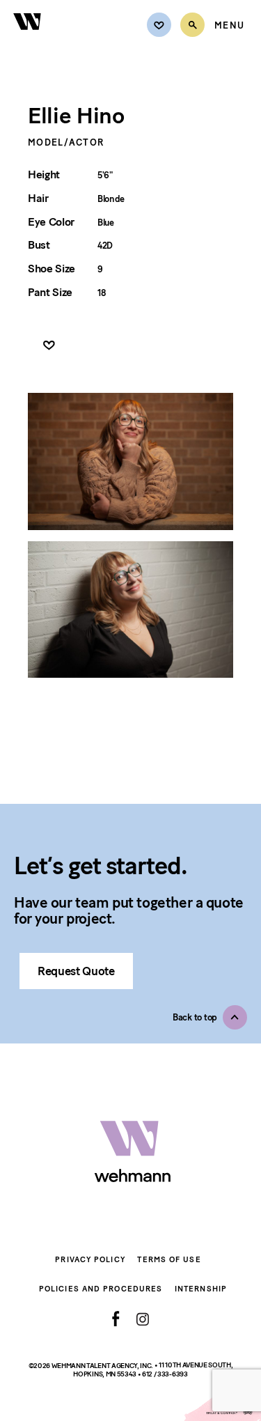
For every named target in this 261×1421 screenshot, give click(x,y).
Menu (229, 26)
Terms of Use (168, 1259)
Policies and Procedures (100, 1289)
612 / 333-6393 (165, 1374)
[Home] (28, 38)
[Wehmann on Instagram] (142, 1319)
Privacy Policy (90, 1259)
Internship (201, 1289)
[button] (210, 1017)
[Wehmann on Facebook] (116, 1318)
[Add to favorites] (49, 346)
